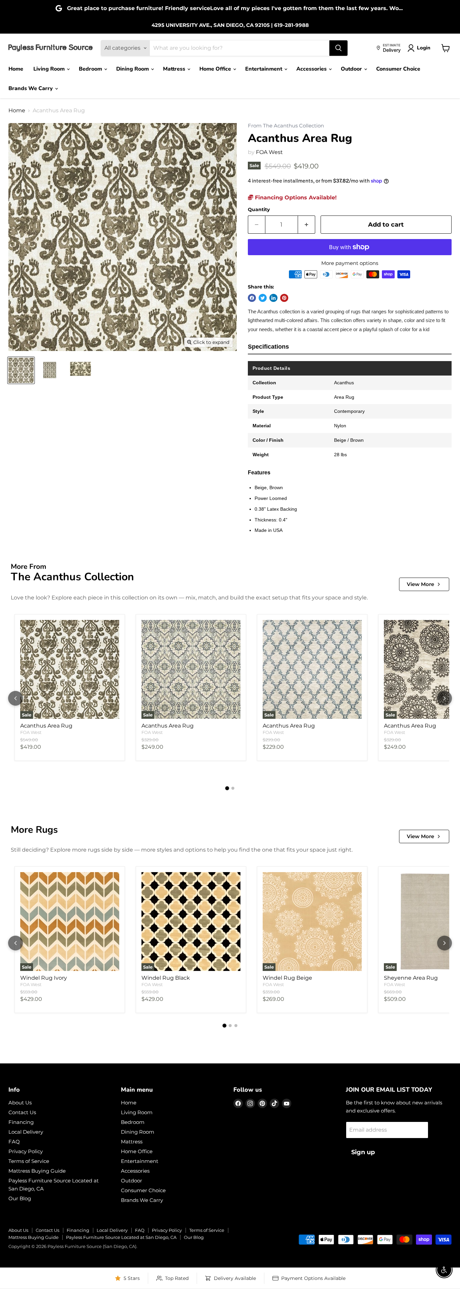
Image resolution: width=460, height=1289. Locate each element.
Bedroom (91, 69)
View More (420, 584)
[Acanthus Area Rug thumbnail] (21, 370)
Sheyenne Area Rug (411, 978)
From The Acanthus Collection (286, 126)
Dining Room (133, 69)
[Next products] (444, 698)
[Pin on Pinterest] (284, 298)
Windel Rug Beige (287, 978)
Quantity (259, 209)
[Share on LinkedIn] (273, 298)
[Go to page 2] (232, 788)
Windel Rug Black (165, 978)
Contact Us (22, 1112)
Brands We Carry (31, 88)
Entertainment (264, 69)
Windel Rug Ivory (43, 978)
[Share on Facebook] (252, 298)
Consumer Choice (398, 69)
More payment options (349, 263)
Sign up (363, 1152)
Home (15, 69)
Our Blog (19, 1198)
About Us (20, 1102)
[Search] (338, 48)
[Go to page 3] (235, 1025)
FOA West (269, 152)
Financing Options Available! (295, 197)
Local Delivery (25, 1132)
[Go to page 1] (227, 788)
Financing (21, 1122)
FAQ (14, 1141)
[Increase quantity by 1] (306, 225)
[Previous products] (15, 698)
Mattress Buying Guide (37, 1171)
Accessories (312, 69)
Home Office (215, 69)
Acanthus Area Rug (46, 725)
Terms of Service (28, 1161)
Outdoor (352, 69)
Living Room (49, 69)
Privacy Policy (25, 1151)
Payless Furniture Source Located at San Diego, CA (121, 1237)
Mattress (175, 69)
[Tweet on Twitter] (263, 298)
